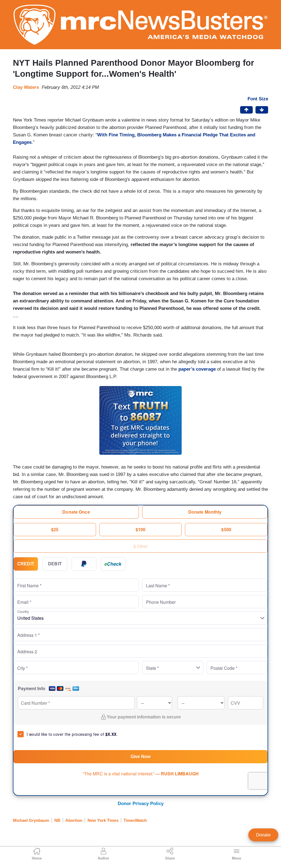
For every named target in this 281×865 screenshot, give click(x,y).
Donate (263, 835)
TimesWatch (135, 820)
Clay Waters (26, 87)
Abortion (73, 820)
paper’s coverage (197, 369)
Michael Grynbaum (31, 820)
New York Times (103, 820)
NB (57, 820)
